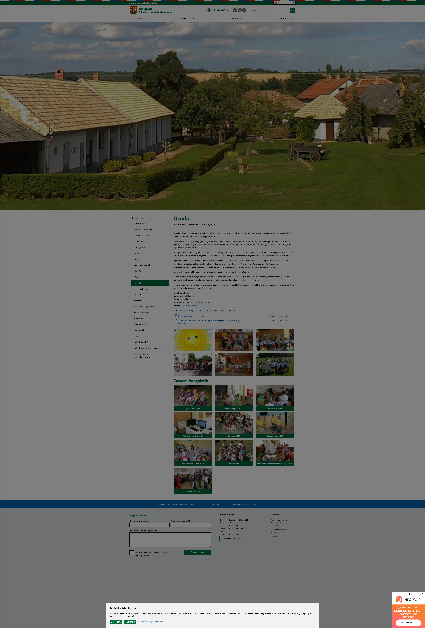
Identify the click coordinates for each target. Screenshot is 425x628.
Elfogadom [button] (116, 621)
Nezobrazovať (415, 594)
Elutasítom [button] (130, 621)
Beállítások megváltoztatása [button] (150, 622)
